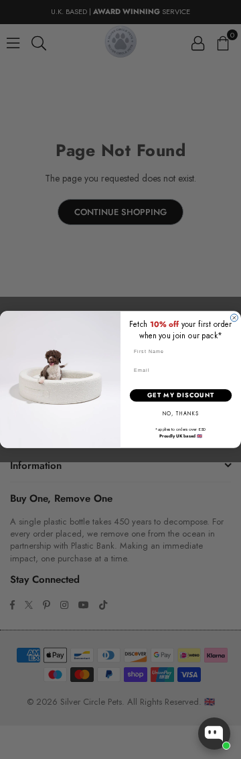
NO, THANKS (181, 413)
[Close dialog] (234, 318)
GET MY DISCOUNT (180, 395)
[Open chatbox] (214, 733)
